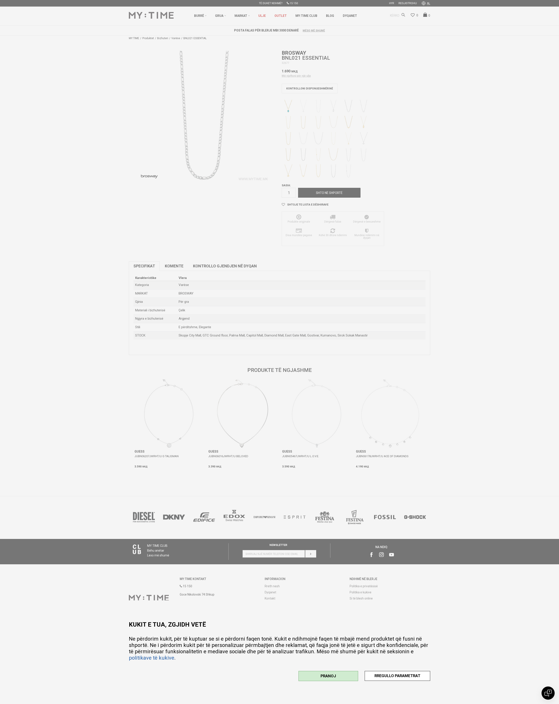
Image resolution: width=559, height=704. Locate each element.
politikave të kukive (151, 658)
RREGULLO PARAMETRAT (397, 675)
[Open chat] (548, 693)
